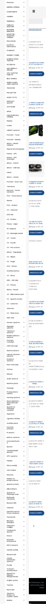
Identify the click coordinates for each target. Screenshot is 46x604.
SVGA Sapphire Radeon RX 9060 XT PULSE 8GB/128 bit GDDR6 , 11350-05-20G (34, 184)
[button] (34, 11)
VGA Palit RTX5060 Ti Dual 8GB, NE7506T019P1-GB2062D (34, 343)
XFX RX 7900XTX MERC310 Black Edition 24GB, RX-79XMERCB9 (34, 104)
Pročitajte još (36, 114)
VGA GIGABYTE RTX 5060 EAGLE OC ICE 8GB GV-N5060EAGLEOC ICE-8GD (34, 64)
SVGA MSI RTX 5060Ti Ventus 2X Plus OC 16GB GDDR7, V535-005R (34, 424)
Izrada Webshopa (33, 582)
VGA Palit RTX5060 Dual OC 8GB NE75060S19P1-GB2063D (34, 144)
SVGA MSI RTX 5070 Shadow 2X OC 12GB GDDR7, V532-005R (34, 223)
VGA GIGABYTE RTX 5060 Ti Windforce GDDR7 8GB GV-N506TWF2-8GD (34, 303)
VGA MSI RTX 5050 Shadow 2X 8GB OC (34, 503)
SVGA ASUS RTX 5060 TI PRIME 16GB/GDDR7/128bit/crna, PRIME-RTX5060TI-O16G (34, 384)
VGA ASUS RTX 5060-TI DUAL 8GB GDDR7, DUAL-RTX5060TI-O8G (34, 464)
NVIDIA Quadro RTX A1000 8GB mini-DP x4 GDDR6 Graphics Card (34, 263)
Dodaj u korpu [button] (36, 74)
